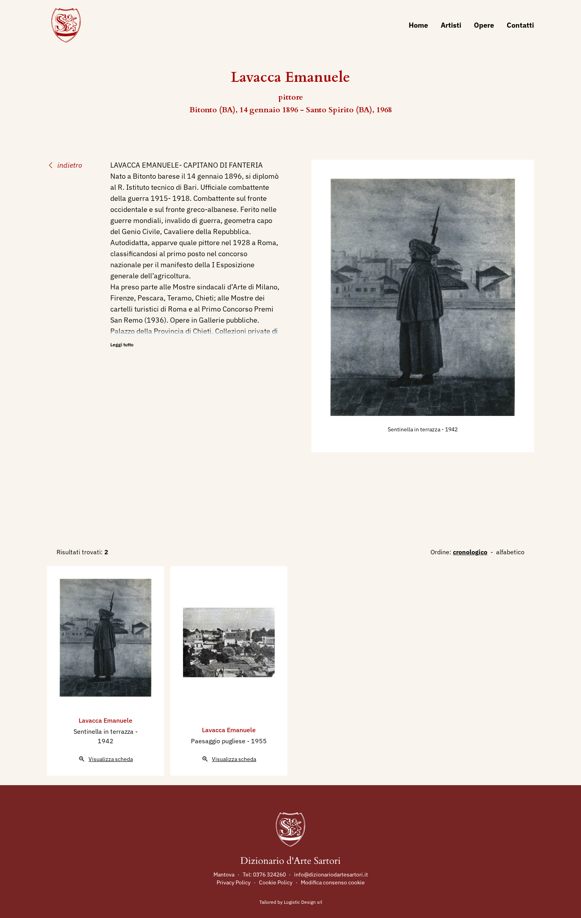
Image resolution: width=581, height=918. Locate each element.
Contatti (520, 25)
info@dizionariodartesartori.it (331, 874)
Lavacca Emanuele (105, 720)
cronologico (470, 552)
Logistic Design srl (303, 902)
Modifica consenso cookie (333, 882)
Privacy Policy (234, 882)
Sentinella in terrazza (414, 429)
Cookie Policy (275, 882)
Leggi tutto (122, 345)
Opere (484, 25)
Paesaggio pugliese (219, 741)
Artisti (451, 25)
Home (418, 25)
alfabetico (510, 552)
